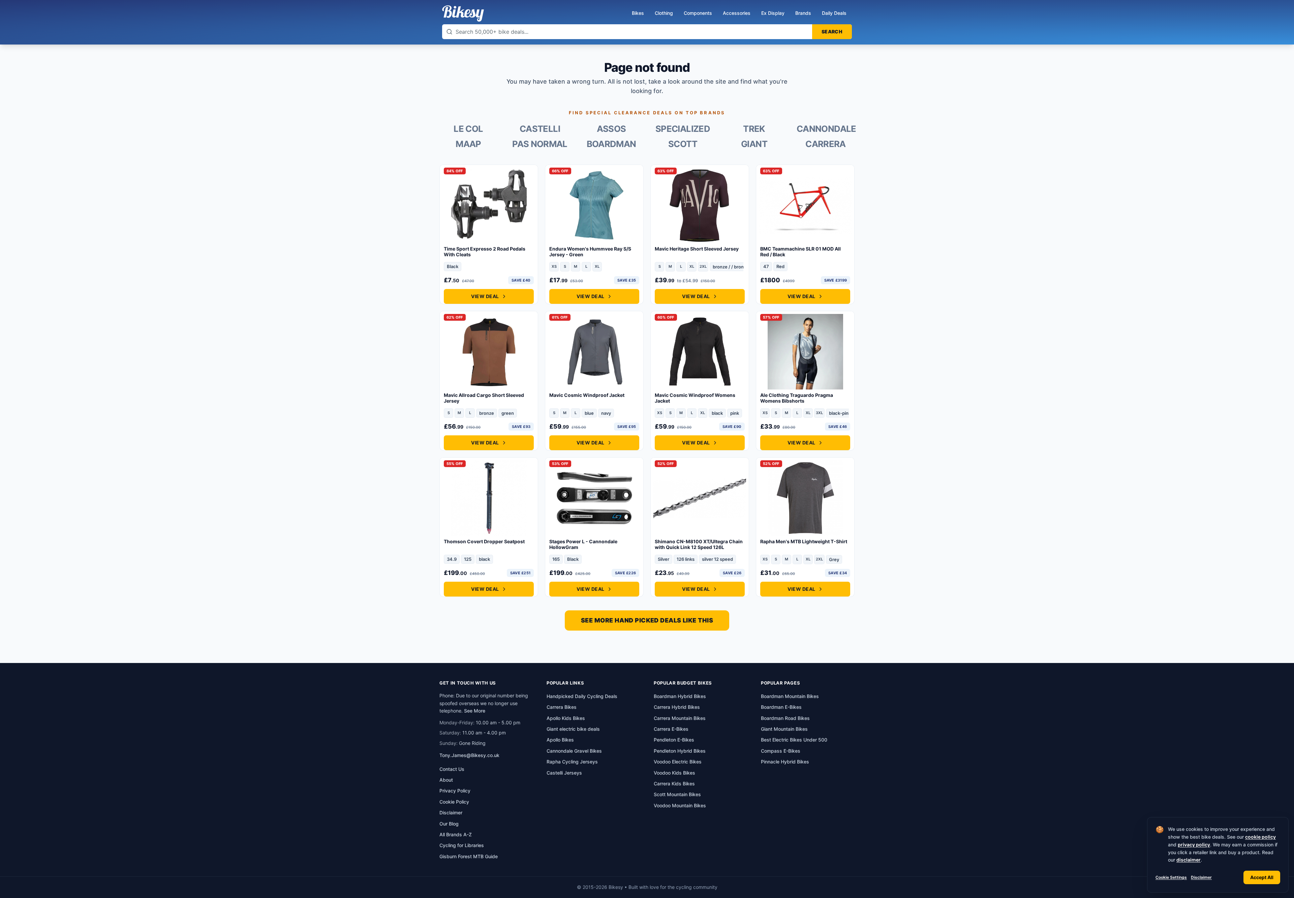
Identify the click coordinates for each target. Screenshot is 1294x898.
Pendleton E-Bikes (674, 740)
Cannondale (826, 128)
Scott (682, 144)
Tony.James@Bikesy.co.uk (469, 755)
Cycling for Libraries (461, 845)
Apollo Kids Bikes (566, 718)
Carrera (825, 144)
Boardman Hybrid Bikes (680, 696)
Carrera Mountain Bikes (680, 718)
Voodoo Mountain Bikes (680, 805)
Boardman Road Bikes (785, 718)
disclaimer (1188, 860)
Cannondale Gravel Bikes (574, 751)
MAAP (468, 144)
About (446, 780)
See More (474, 711)
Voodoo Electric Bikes (678, 761)
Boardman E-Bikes (781, 707)
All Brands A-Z (455, 834)
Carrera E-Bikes (671, 729)
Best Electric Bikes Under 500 (794, 740)
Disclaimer (1201, 877)
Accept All (1261, 877)
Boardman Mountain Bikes (790, 696)
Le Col (468, 128)
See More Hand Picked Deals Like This (647, 620)
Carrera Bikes (562, 707)
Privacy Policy (454, 790)
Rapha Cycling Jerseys (572, 761)
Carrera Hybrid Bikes (677, 707)
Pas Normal (539, 144)
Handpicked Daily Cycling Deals (582, 696)
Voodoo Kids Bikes (674, 773)
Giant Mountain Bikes (784, 729)
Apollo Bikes (560, 740)
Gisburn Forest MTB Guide (468, 856)
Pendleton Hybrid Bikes (680, 751)
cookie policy (1260, 837)
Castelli (540, 128)
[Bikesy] (463, 13)
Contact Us (451, 769)
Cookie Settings (1171, 877)
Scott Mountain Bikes (677, 794)
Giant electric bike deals (573, 729)
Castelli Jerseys (564, 773)
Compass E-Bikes (780, 751)
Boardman (611, 144)
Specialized (682, 128)
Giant (754, 144)
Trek (754, 128)
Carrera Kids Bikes (674, 783)
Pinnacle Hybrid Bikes (785, 761)
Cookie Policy (454, 802)
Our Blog (449, 824)
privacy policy (1194, 844)
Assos (611, 128)
